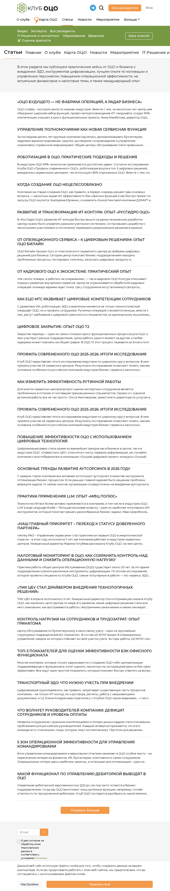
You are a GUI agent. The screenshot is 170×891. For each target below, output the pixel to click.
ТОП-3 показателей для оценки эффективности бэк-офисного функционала (84, 653)
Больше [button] (130, 20)
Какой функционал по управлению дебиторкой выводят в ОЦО (81, 776)
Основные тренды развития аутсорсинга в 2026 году (73, 469)
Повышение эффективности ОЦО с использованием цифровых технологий (74, 439)
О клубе (23, 20)
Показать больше (85, 810)
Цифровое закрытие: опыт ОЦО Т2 (53, 327)
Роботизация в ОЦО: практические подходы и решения (77, 157)
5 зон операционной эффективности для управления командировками (76, 744)
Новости (85, 20)
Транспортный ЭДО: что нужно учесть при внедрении (75, 683)
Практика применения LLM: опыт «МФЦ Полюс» (67, 496)
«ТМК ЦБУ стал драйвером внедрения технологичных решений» (75, 590)
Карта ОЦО (48, 20)
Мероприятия (108, 20)
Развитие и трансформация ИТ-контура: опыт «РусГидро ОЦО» (83, 212)
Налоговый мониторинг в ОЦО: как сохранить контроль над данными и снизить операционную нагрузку (82, 558)
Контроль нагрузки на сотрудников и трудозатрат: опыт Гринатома (78, 621)
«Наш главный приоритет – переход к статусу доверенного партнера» (81, 526)
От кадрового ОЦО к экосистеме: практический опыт (74, 272)
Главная (33, 52)
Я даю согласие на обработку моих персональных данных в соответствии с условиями (34, 854)
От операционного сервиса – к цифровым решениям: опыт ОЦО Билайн (81, 242)
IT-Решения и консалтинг (38, 36)
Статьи (67, 20)
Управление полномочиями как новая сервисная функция (82, 130)
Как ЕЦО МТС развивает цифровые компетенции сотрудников (84, 299)
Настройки (30, 884)
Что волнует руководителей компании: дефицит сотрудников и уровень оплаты (70, 712)
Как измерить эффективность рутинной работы (69, 382)
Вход (149, 7)
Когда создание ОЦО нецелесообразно (59, 185)
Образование (74, 36)
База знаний (139, 36)
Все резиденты (62, 31)
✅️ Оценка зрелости (34, 40)
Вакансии (96, 36)
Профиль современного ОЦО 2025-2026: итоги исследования (82, 354)
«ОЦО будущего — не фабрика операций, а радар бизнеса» (79, 102)
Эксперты (39, 31)
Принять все (99, 884)
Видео (22, 31)
